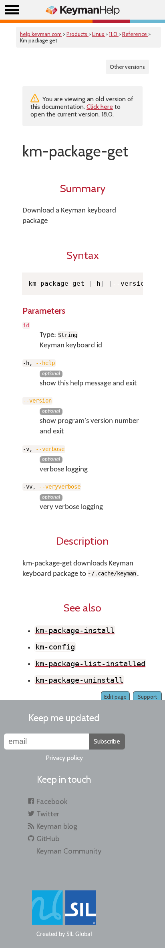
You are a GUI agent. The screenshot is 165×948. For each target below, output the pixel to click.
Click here (100, 106)
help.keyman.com (41, 34)
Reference (135, 34)
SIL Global (79, 934)
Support (147, 696)
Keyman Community (68, 851)
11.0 (114, 34)
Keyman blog (56, 826)
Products (77, 34)
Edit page (115, 696)
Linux (98, 34)
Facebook (51, 801)
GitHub (47, 838)
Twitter (47, 813)
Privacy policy (64, 758)
